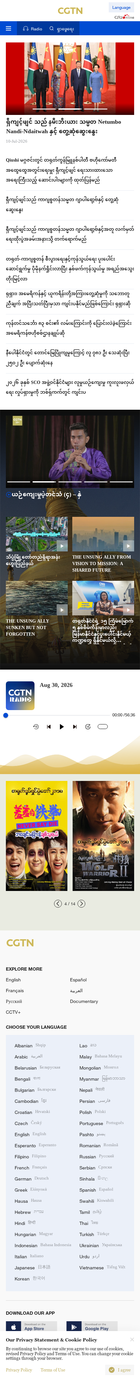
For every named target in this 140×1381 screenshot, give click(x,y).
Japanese (32, 1266)
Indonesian (43, 1244)
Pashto (92, 1133)
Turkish (94, 1233)
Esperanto (35, 1144)
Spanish (96, 1189)
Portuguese (101, 1122)
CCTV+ (13, 1012)
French (31, 1167)
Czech (28, 1122)
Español (78, 979)
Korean (30, 1278)
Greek (31, 1189)
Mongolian (98, 1067)
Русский (14, 1001)
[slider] (5, 715)
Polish (92, 1111)
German (32, 1178)
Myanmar (102, 1078)
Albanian (30, 1044)
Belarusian (37, 1067)
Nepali (92, 1089)
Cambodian (31, 1100)
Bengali (27, 1078)
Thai (88, 1222)
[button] (44, 109)
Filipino (30, 1155)
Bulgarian (35, 1089)
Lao (87, 1044)
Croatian (32, 1111)
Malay (100, 1056)
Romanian (98, 1144)
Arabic (29, 1056)
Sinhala (93, 1178)
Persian (94, 1100)
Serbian (95, 1167)
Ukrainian (100, 1244)
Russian (96, 1155)
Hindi (25, 1222)
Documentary (84, 1001)
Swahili (96, 1200)
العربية (76, 990)
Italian (29, 1255)
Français (15, 990)
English (13, 979)
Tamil (90, 1211)
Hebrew (29, 1211)
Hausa (28, 1200)
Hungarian (34, 1233)
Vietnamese (102, 1266)
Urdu (89, 1255)
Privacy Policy (19, 1370)
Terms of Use (53, 1370)
